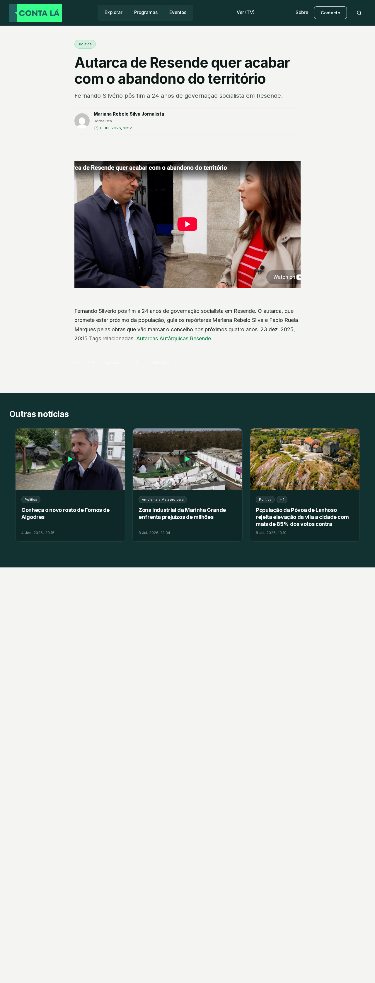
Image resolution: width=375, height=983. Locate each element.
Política (85, 44)
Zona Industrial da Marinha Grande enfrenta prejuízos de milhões (182, 513)
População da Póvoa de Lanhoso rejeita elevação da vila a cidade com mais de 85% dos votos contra (302, 517)
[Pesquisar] (359, 12)
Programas (146, 12)
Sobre (302, 12)
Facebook (114, 362)
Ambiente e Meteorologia (163, 499)
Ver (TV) (246, 12)
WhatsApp (160, 362)
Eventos (177, 12)
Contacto (330, 12)
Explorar (113, 12)
